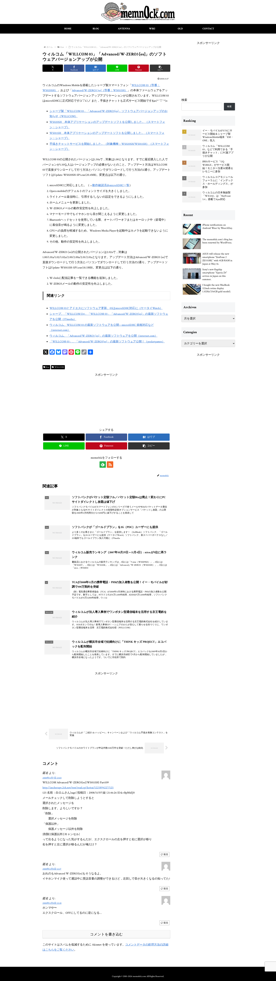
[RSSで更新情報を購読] (110, 464)
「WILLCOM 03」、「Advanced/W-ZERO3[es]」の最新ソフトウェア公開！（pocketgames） (107, 341)
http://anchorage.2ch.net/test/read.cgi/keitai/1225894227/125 (78, 787)
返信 (166, 854)
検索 (184, 100)
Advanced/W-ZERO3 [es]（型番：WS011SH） (99, 90)
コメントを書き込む (106, 934)
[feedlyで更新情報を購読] (103, 464)
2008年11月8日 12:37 (51, 868)
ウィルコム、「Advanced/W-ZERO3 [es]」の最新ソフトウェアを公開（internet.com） (103, 336)
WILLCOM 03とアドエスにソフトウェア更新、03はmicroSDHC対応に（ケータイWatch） (106, 308)
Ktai (47, 367)
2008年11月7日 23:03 (51, 777)
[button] (160, 68)
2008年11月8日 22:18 (51, 903)
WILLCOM (59, 367)
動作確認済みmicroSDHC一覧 (110, 185)
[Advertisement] (106, 400)
